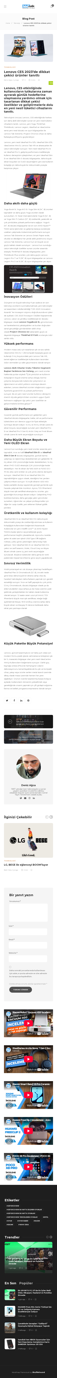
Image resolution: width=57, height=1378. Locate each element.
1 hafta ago (21, 1316)
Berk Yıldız (8, 870)
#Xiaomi (9, 1225)
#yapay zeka (23, 1225)
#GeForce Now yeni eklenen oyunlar (22, 1217)
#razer (37, 1221)
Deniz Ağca (8, 80)
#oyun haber (22, 1221)
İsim (11, 926)
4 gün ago (12, 1268)
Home (8, 23)
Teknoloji (17, 23)
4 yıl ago (16, 80)
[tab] (10, 1283)
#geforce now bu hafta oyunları (20, 1213)
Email (12, 940)
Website (13, 953)
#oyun (9, 1221)
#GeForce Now (12, 1206)
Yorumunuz (15, 901)
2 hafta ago (22, 1330)
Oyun (19, 719)
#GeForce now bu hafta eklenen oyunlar (24, 1210)
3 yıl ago (15, 870)
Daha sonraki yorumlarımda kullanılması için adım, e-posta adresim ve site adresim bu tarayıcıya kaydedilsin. (28, 973)
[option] (28, 846)
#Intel (45, 1217)
